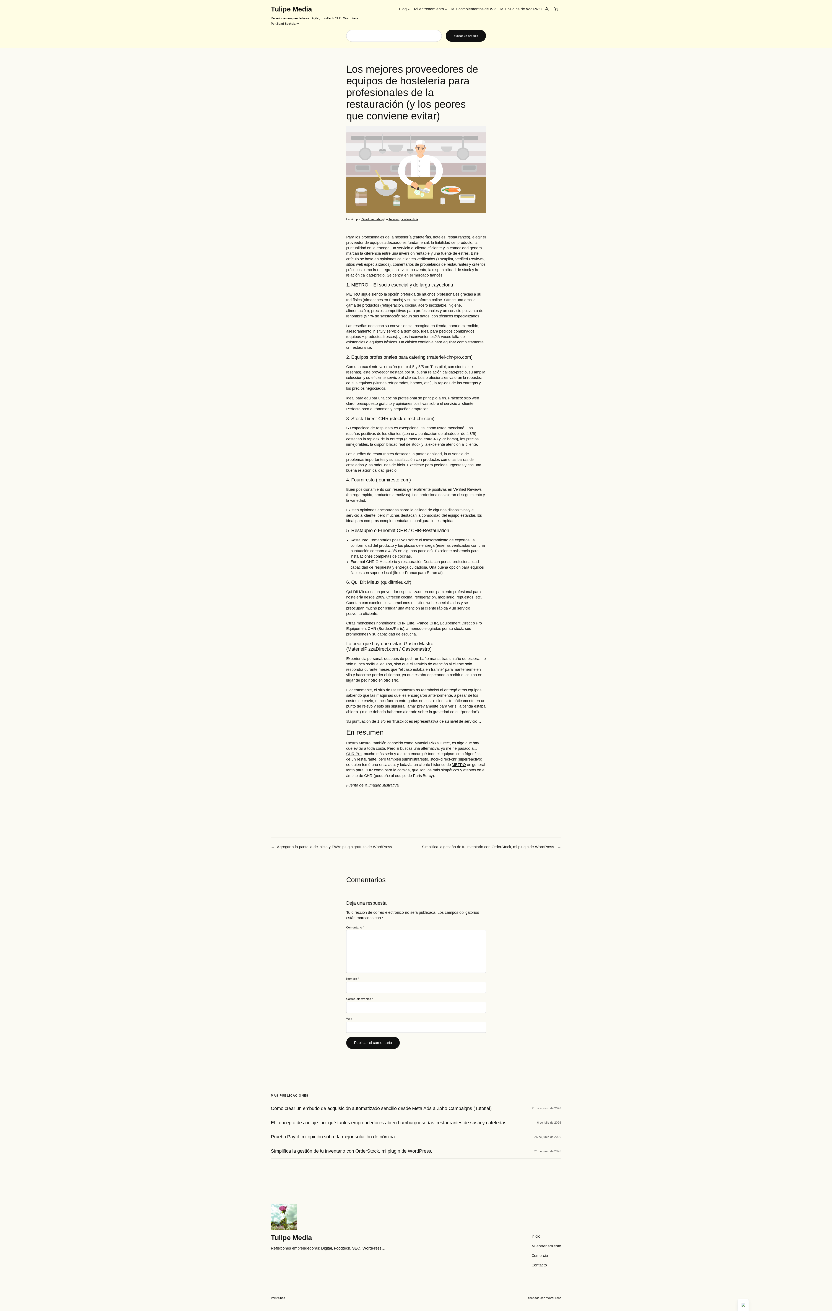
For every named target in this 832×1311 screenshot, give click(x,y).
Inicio (535, 1236)
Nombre (352, 978)
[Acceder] (546, 9)
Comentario (355, 927)
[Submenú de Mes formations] (446, 9)
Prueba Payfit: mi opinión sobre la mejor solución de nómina (333, 1136)
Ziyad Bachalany (287, 23)
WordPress (553, 1298)
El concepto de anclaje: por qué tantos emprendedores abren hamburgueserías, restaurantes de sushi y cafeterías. (389, 1122)
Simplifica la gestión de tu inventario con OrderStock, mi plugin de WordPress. (488, 847)
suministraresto (415, 759)
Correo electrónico (359, 999)
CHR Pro (354, 754)
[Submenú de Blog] (409, 9)
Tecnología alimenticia (403, 219)
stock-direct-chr (443, 759)
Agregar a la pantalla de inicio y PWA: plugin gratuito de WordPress (334, 847)
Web (349, 1018)
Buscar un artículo (465, 35)
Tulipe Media (291, 9)
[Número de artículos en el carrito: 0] (556, 9)
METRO (459, 764)
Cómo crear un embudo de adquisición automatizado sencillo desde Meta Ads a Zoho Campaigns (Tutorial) (381, 1108)
